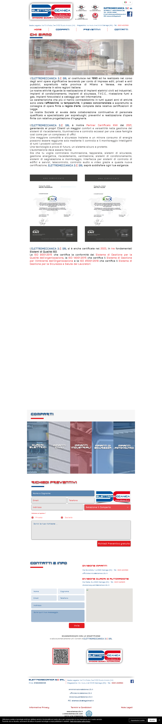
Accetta (152, 720)
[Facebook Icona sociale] (132, 681)
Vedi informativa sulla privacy (80, 721)
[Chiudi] (159, 720)
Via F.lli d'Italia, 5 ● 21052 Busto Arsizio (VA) (96, 680)
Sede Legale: (73, 680)
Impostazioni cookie (138, 720)
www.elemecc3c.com (73, 714)
